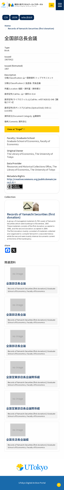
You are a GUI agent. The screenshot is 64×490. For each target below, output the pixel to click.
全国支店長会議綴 (17, 439)
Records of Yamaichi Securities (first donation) (31, 28)
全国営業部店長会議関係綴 (23, 377)
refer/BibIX (26, 17)
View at (15, 129)
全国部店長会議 (16, 283)
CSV (6, 17)
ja (51, 5)
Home (8, 25)
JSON (14, 17)
